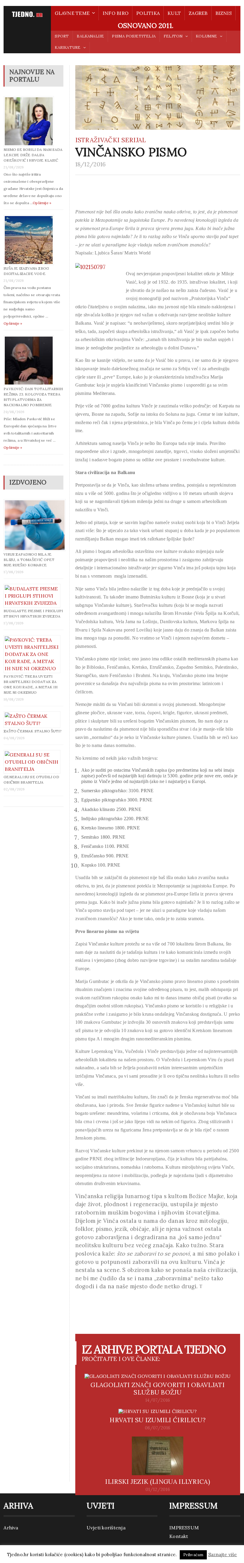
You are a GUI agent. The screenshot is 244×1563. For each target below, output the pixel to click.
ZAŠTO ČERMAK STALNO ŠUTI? (33, 731)
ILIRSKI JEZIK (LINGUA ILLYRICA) (157, 1482)
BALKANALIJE (90, 36)
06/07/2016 (157, 1428)
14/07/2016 (157, 1400)
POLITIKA (148, 13)
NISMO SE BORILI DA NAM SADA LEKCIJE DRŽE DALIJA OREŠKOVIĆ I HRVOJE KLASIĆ (33, 154)
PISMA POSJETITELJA (133, 36)
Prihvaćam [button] (193, 1554)
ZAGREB (198, 13)
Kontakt (178, 1536)
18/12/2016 (90, 164)
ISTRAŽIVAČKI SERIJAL (110, 140)
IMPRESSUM (184, 1528)
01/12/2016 (158, 1489)
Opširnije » (42, 203)
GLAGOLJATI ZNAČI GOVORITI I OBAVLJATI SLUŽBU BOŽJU (157, 1388)
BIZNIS (223, 13)
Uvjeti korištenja (106, 1528)
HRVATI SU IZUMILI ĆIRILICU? (157, 1420)
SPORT (62, 36)
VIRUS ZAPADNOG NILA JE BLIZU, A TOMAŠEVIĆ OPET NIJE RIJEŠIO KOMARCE (29, 559)
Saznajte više (222, 1554)
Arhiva (11, 1528)
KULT (174, 13)
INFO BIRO (116, 13)
